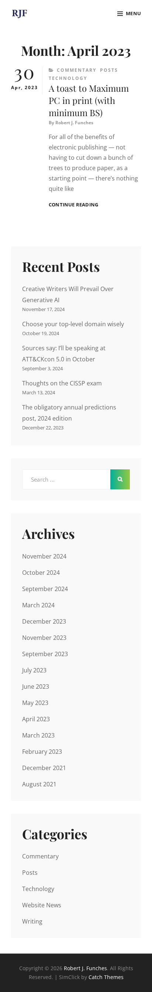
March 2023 (38, 735)
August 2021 (39, 784)
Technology (68, 78)
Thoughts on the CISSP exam (62, 383)
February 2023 (42, 752)
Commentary (76, 70)
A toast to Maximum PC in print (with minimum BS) (89, 100)
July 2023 (34, 670)
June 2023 (35, 686)
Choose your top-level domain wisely (73, 324)
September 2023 (45, 654)
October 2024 (41, 572)
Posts (109, 70)
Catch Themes (106, 977)
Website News (41, 905)
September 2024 (45, 589)
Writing (32, 921)
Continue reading (73, 205)
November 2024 (44, 556)
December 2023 (44, 621)
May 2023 (35, 703)
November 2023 (44, 638)
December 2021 (44, 768)
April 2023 (36, 719)
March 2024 (38, 605)
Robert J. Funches (74, 122)
